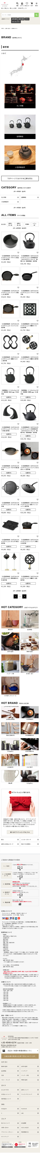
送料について (25, 1090)
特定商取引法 (25, 1132)
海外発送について (6, 1099)
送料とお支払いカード (7, 844)
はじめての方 (5, 1090)
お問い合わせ (5, 1127)
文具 (2, 1075)
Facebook (24, 1108)
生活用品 (3, 1071)
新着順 (27, 224)
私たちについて (5, 1123)
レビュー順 (34, 224)
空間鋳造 (20, 136)
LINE (22, 1113)
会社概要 (23, 1123)
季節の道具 (24, 1080)
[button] (24, 596)
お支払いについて (6, 1094)
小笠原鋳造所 (20, 167)
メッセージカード (26, 839)
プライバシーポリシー (7, 1132)
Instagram (4, 1108)
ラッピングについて (26, 1094)
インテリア (24, 1071)
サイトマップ (5, 1136)
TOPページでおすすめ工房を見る (20, 178)
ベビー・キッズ (5, 1080)
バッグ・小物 (25, 1075)
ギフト (27, 19)
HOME (2, 28)
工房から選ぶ (7, 28)
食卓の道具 (21, 19)
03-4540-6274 (9, 1042)
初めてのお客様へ (26, 844)
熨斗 (2, 839)
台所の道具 (14, 19)
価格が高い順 (19, 224)
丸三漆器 (20, 105)
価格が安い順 (10, 224)
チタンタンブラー (16, 21)
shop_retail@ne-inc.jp (9, 1045)
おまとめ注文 (25, 1127)
